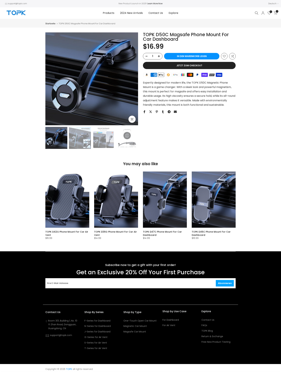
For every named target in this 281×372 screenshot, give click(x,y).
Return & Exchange (212, 336)
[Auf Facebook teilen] (144, 111)
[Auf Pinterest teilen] (156, 111)
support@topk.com (17, 3)
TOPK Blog (207, 330)
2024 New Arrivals (131, 13)
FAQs (204, 325)
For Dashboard (170, 320)
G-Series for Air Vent (95, 337)
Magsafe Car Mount (134, 331)
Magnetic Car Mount (135, 326)
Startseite (50, 23)
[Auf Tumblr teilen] (162, 111)
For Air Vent (168, 325)
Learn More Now (155, 3)
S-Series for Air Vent (95, 342)
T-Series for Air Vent (95, 348)
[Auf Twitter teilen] (150, 111)
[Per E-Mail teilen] (175, 111)
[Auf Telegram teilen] (169, 111)
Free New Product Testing (215, 341)
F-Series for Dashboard (97, 320)
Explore (173, 13)
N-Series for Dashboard (97, 326)
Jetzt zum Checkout (189, 65)
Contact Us (155, 13)
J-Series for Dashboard (97, 331)
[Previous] (48, 199)
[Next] (232, 199)
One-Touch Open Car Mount (140, 320)
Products (108, 13)
